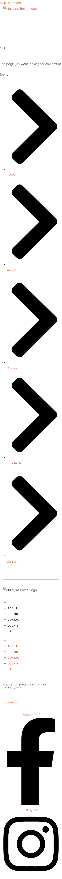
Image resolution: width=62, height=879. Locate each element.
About (13, 608)
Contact (14, 620)
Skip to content (11, 3)
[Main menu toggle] (13, 17)
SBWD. (19, 687)
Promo (13, 614)
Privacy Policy (10, 702)
